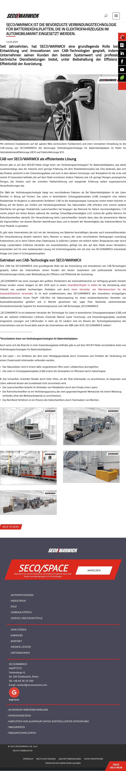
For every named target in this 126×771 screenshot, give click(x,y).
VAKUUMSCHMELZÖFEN (22, 732)
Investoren (18, 629)
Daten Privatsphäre (93, 759)
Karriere (17, 635)
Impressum (28, 759)
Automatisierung (22, 595)
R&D (14, 606)
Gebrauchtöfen (21, 612)
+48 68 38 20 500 (23, 680)
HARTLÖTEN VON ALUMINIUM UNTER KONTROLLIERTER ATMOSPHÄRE (49, 721)
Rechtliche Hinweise (46, 759)
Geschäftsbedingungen (70, 759)
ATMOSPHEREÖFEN (20, 715)
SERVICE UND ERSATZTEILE (27, 618)
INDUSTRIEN (18, 600)
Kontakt (16, 641)
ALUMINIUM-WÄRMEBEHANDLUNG (28, 709)
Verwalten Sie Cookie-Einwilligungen (63, 763)
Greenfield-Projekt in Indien (82, 285)
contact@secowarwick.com (32, 685)
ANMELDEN (94, 570)
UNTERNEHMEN (20, 652)
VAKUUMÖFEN (17, 727)
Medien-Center (21, 646)
